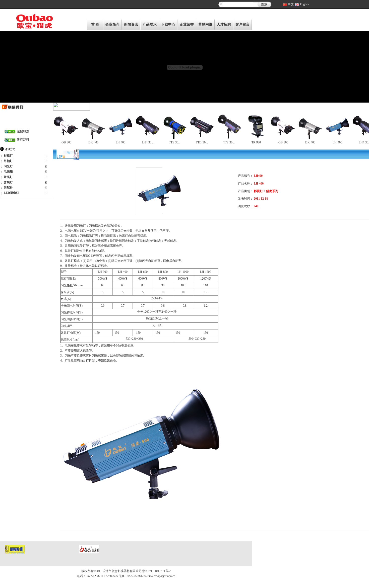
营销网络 (205, 24)
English (304, 4)
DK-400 (93, 142)
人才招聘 (224, 24)
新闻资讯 (131, 24)
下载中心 (168, 24)
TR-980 (256, 142)
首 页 (95, 24)
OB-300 (66, 142)
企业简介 (112, 24)
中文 (291, 4)
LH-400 (120, 142)
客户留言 (242, 24)
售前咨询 (22, 139)
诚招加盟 (22, 131)
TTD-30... (202, 142)
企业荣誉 (187, 24)
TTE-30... (174, 142)
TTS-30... (229, 142)
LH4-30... (148, 142)
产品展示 (150, 24)
